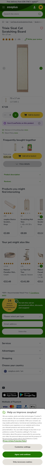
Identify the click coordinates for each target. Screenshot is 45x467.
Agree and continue (22, 454)
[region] (22, 438)
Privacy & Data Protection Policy (14, 441)
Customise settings (22, 447)
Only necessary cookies (22, 462)
